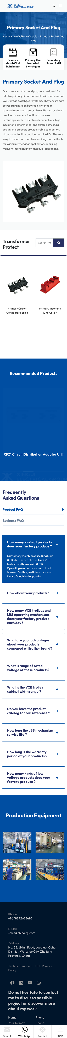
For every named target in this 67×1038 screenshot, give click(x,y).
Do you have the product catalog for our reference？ (29, 711)
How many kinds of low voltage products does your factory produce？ (28, 777)
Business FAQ (13, 520)
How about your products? (28, 593)
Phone (40, 1017)
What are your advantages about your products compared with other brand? (29, 644)
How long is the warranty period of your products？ (27, 754)
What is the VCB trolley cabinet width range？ (25, 689)
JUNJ (37, 966)
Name (12, 1017)
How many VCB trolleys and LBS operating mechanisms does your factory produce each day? (29, 616)
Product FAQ (13, 509)
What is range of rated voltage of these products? (28, 668)
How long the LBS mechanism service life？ (30, 732)
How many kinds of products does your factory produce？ (30, 544)
